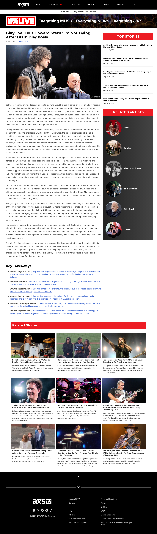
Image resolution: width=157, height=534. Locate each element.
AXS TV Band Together (77, 523)
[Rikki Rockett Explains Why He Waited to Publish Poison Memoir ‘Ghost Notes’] (33, 345)
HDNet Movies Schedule (78, 519)
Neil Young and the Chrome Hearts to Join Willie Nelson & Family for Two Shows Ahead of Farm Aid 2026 (123, 453)
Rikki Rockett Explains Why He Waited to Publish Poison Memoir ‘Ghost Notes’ (127, 46)
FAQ (70, 511)
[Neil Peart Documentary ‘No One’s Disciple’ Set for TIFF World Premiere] (78, 391)
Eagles (127, 148)
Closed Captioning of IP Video (112, 519)
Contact (120, 5)
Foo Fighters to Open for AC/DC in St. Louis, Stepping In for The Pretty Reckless (127, 73)
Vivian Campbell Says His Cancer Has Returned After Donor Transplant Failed (125, 86)
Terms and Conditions (109, 499)
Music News (55, 5)
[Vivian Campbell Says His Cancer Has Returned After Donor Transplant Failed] (33, 391)
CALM (103, 511)
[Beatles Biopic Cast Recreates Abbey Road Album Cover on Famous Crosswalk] (33, 440)
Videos (106, 5)
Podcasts (90, 5)
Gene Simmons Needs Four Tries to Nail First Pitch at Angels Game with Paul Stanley (126, 59)
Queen (127, 229)
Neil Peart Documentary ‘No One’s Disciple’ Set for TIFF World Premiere (127, 100)
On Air (73, 5)
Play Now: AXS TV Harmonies (86, 12)
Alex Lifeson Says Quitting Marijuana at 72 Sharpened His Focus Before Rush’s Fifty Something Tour (122, 407)
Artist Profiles (64, 12)
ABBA (127, 127)
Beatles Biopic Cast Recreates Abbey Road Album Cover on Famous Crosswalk (32, 452)
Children (104, 507)
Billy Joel (129, 209)
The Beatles (130, 188)
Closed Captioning (108, 515)
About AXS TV (74, 499)
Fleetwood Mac (132, 168)
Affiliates (72, 515)
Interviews (23, 42)
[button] (79, 5)
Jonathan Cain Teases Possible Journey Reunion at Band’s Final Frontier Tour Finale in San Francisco (77, 453)
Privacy (103, 503)
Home (38, 5)
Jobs (70, 507)
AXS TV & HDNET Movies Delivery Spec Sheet (116, 523)
